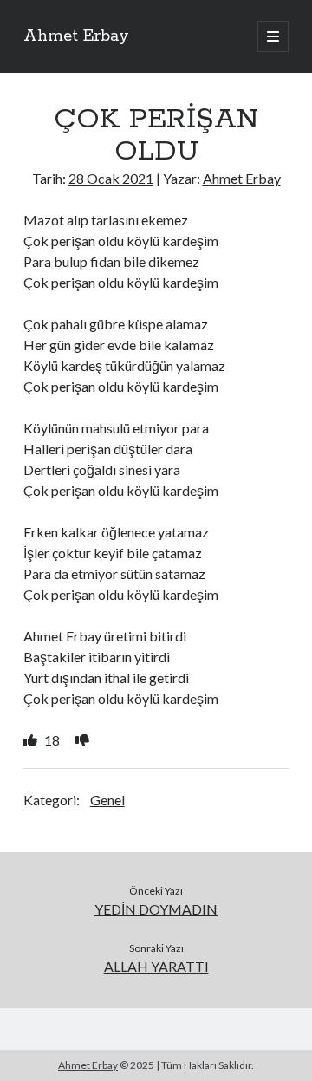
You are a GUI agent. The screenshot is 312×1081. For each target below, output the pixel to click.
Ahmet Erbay (76, 36)
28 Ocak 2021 (110, 178)
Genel (107, 799)
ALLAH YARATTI (156, 966)
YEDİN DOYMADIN (156, 909)
